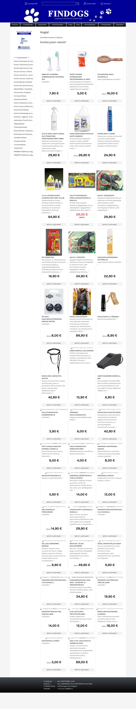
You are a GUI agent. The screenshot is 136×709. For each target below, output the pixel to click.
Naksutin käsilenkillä (51, 476)
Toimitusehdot (57, 25)
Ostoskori (119, 25)
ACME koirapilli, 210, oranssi (82, 351)
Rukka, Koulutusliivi (78, 317)
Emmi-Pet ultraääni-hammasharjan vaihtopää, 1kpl (53, 76)
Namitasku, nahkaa (106, 476)
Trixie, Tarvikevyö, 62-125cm (109, 544)
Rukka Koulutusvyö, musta (109, 412)
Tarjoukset (42, 25)
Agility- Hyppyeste (77, 257)
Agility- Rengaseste (106, 195)
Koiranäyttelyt (90, 25)
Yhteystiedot (106, 25)
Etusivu (15, 25)
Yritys (70, 25)
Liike (78, 25)
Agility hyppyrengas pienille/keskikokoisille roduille (80, 198)
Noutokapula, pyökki (50, 641)
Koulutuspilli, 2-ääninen (108, 317)
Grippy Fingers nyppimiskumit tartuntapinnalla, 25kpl (80, 76)
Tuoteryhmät (28, 25)
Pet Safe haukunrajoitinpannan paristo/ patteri (52, 319)
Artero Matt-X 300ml (106, 134)
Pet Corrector (48, 257)
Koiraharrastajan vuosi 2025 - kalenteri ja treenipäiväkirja (80, 582)
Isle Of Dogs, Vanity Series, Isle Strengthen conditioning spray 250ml (53, 136)
